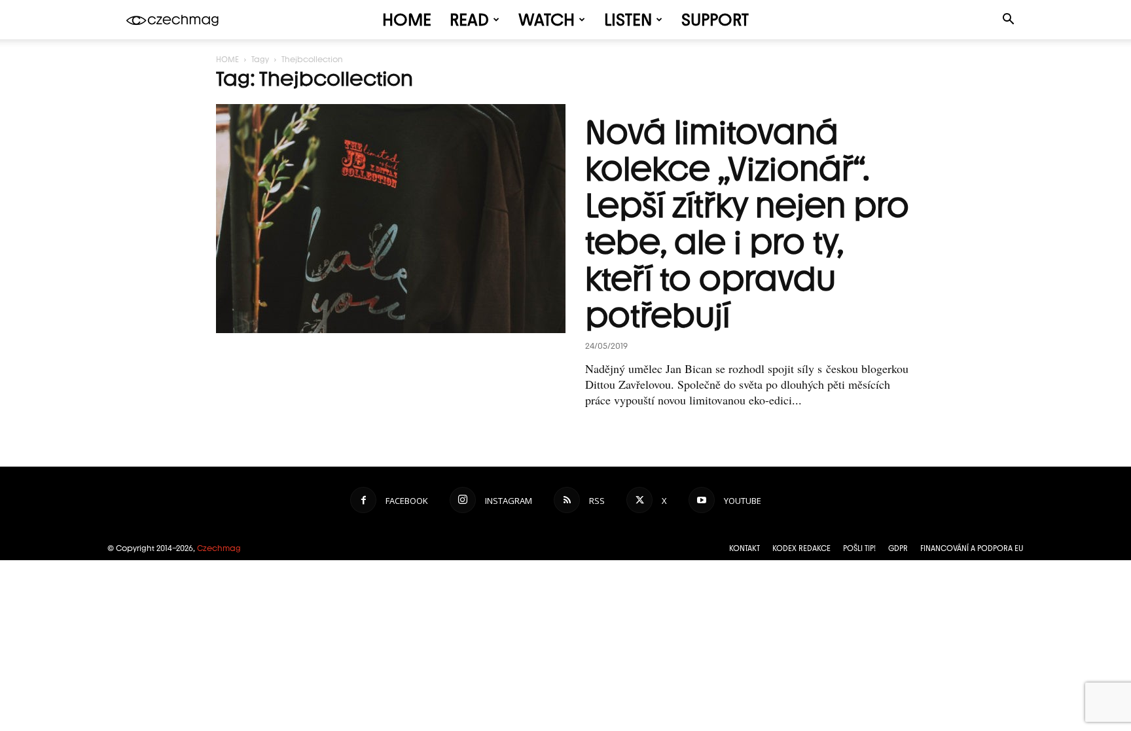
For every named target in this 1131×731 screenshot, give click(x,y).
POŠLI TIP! (859, 548)
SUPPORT (715, 19)
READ (469, 19)
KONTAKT (744, 548)
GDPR (898, 548)
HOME (406, 19)
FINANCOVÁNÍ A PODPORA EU (972, 548)
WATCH (546, 19)
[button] (1008, 20)
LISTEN (628, 19)
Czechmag (219, 548)
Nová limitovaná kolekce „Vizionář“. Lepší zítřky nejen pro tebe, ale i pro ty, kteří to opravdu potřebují (747, 223)
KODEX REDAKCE (801, 548)
